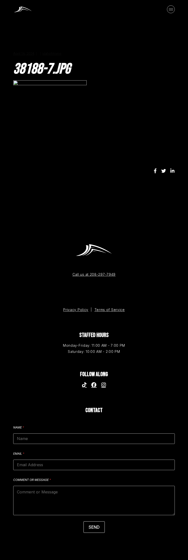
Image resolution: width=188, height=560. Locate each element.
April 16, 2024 (23, 53)
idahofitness (52, 53)
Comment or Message (32, 480)
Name (18, 427)
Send (94, 527)
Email (18, 453)
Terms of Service (109, 310)
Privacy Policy (75, 310)
